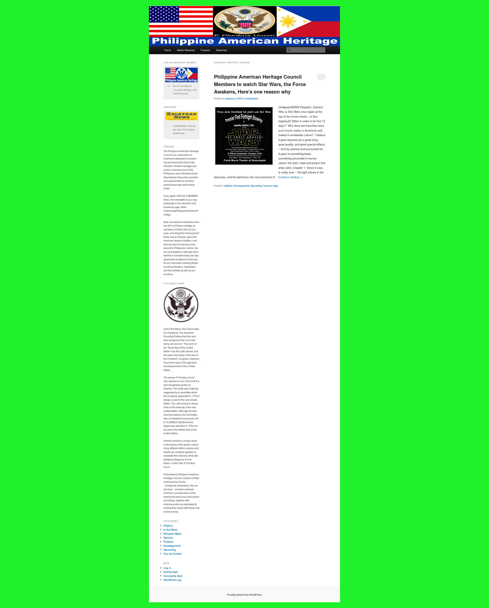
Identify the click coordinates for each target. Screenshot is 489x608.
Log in (167, 568)
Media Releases (186, 50)
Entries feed (171, 572)
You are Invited (172, 553)
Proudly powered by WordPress (244, 594)
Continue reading (290, 177)
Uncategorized (241, 185)
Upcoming (256, 185)
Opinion (228, 185)
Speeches (221, 50)
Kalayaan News (172, 533)
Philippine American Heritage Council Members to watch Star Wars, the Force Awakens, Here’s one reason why (260, 84)
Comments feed (173, 576)
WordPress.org (172, 580)
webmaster (252, 98)
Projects (168, 541)
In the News (170, 529)
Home (167, 50)
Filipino (168, 525)
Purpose (205, 50)
